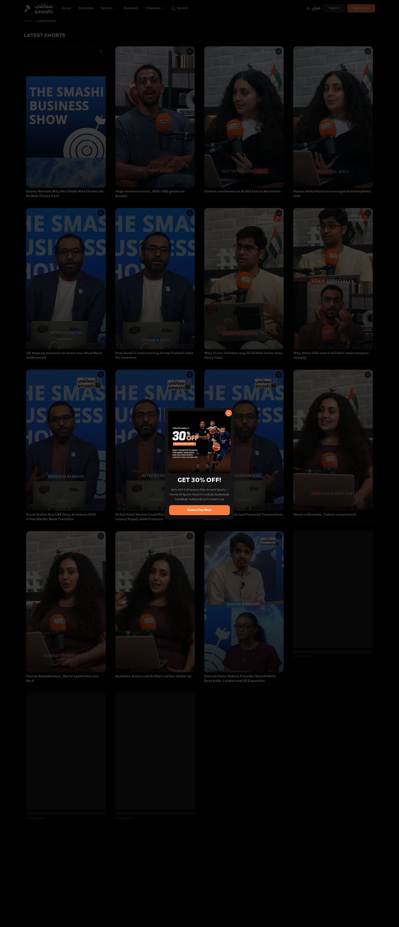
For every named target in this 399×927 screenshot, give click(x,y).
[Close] (228, 413)
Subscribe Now (199, 510)
